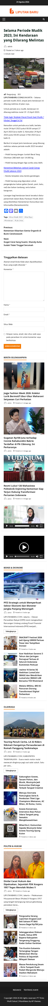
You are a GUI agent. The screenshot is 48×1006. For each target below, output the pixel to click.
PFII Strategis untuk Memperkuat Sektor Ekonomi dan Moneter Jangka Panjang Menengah (22, 605)
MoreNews (23, 1001)
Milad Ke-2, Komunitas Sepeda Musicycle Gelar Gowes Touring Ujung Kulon (10, 830)
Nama (7, 305)
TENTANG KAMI (31, 990)
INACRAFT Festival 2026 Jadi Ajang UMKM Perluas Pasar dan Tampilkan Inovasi (10, 643)
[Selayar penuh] (41, 526)
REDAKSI (17, 990)
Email (7, 315)
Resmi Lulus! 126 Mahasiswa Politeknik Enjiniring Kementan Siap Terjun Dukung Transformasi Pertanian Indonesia (23, 490)
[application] (24, 517)
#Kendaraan (8, 221)
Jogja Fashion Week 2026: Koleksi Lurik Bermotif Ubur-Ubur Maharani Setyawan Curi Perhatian (24, 396)
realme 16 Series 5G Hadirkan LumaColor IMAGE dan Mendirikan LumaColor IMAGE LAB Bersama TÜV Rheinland (10, 675)
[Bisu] (37, 526)
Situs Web (8, 324)
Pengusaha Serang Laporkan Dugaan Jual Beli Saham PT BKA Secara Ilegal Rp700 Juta (10, 921)
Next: (23, 242)
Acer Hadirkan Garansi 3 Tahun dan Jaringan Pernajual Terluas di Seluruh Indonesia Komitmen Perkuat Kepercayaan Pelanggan (10, 659)
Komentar (9, 269)
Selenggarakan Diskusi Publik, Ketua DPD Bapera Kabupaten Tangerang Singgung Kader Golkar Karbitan (10, 937)
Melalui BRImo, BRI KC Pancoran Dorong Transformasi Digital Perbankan (10, 691)
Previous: (22, 230)
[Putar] (7, 526)
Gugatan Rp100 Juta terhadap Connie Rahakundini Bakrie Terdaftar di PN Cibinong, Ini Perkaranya (20, 442)
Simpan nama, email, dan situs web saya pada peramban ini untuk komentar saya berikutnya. (23, 337)
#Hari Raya (28, 217)
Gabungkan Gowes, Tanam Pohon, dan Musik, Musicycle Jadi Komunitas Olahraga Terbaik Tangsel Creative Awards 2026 (10, 782)
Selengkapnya (12, 632)
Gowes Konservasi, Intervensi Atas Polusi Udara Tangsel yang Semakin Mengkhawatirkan (10, 814)
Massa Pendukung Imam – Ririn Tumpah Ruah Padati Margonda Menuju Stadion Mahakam (10, 970)
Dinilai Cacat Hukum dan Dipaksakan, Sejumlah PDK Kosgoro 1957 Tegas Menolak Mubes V (23, 884)
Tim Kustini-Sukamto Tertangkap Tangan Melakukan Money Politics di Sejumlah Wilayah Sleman (10, 954)
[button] (4, 19)
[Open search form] (44, 19)
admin (9, 47)
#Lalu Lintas (19, 221)
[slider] (22, 526)
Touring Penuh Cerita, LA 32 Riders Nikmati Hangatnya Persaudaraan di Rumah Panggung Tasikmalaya (24, 745)
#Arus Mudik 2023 (16, 217)
